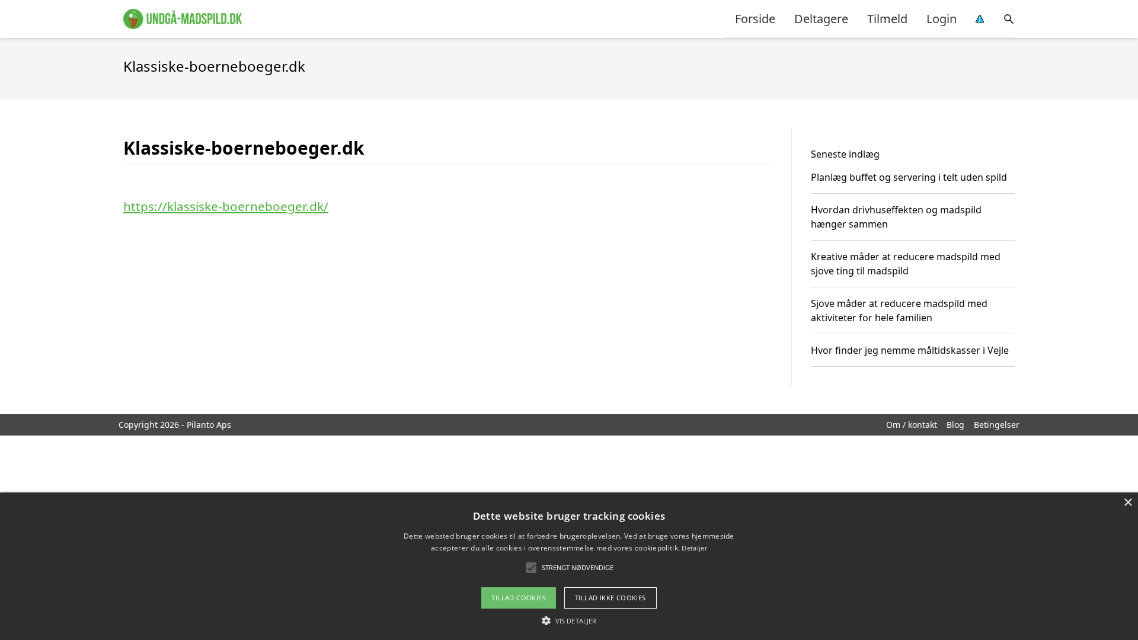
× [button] (1127, 502)
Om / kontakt (911, 424)
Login (941, 19)
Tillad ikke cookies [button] (610, 597)
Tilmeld (887, 19)
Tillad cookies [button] (518, 597)
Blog (955, 424)
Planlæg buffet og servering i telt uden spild (909, 177)
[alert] (569, 566)
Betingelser (996, 424)
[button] (569, 620)
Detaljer (694, 547)
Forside (755, 19)
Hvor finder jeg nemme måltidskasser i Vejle (910, 350)
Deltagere (821, 19)
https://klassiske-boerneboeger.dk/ (225, 206)
